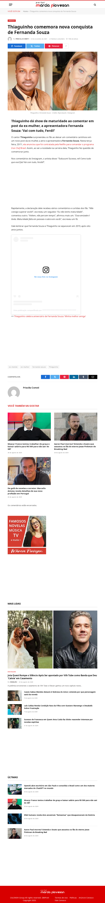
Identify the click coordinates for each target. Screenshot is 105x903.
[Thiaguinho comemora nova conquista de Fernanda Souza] (52, 81)
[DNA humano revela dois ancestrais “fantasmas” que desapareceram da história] (15, 827)
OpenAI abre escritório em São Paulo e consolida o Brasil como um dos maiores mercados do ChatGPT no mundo (59, 795)
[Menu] (10, 5)
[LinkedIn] (10, 140)
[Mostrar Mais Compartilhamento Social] (66, 46)
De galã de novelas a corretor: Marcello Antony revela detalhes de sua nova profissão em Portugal (27, 499)
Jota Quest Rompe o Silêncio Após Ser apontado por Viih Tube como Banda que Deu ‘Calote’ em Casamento (52, 685)
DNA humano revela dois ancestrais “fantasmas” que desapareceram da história (59, 823)
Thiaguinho (53, 375)
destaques (12, 680)
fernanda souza (39, 375)
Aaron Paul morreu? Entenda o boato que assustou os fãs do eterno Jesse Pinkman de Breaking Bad (75, 455)
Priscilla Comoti (22, 39)
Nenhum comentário (58, 39)
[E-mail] (10, 153)
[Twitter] (10, 133)
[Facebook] (10, 127)
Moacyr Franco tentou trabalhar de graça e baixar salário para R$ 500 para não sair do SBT (29, 455)
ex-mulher (25, 375)
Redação (13, 690)
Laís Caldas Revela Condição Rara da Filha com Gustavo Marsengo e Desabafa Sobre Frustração (58, 715)
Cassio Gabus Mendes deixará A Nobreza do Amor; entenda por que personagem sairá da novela (60, 701)
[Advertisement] (58, 190)
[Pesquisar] (94, 5)
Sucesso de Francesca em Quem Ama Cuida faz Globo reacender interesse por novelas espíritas (58, 729)
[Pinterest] (10, 146)
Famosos (12, 20)
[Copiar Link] (10, 159)
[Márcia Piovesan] (52, 5)
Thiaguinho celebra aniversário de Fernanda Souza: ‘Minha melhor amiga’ (56, 324)
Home (25, 11)
